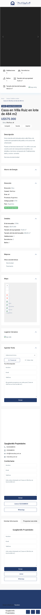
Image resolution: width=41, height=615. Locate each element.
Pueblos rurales (15, 98)
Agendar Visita (9, 348)
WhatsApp (21, 510)
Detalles (7, 219)
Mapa (6, 279)
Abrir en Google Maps (11, 207)
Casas (8, 98)
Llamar (21, 504)
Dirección (7, 183)
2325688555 (11, 450)
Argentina (14, 197)
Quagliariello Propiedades (14, 443)
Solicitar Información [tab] (11, 521)
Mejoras (7, 254)
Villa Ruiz (9, 122)
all (13, 122)
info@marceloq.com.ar (14, 453)
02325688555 (11, 447)
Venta (3, 106)
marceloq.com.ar (12, 457)
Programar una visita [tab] (30, 521)
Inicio (2, 98)
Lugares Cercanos (11, 332)
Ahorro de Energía (10, 170)
